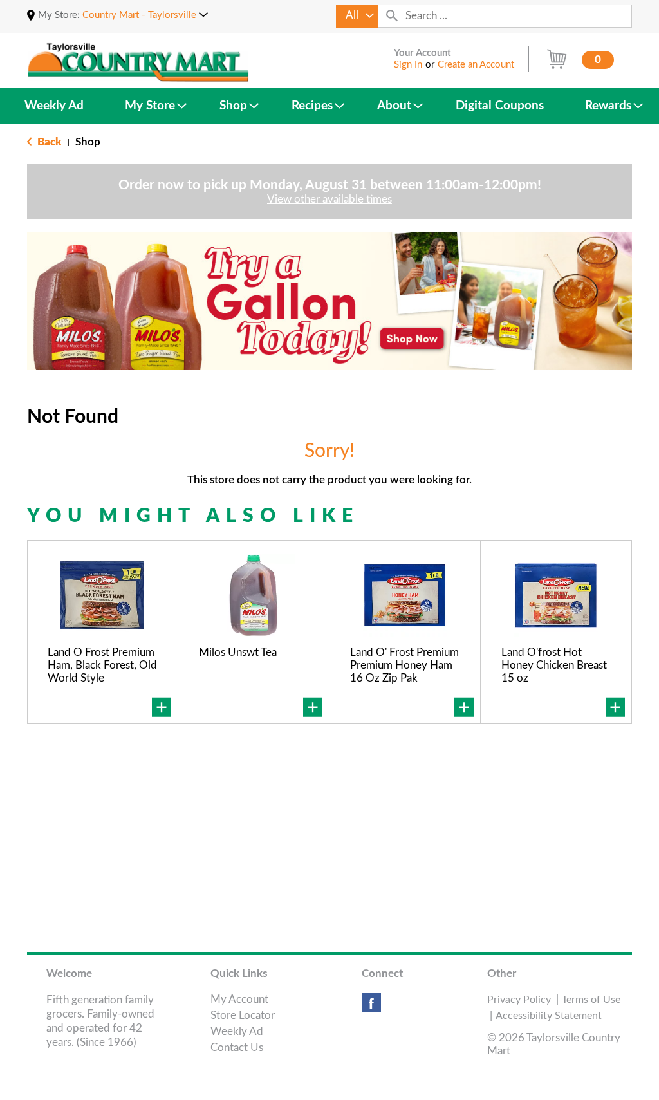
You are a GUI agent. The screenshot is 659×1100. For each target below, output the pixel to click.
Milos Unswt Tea (238, 652)
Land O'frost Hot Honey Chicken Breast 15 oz (554, 665)
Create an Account (476, 65)
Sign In (408, 65)
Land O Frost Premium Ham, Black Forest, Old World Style (102, 665)
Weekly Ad (236, 1031)
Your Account (422, 53)
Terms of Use (591, 999)
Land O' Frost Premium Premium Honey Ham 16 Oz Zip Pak (404, 665)
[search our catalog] (392, 16)
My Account (239, 999)
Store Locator (242, 1015)
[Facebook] (371, 1007)
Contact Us (236, 1047)
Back (48, 141)
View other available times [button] (329, 199)
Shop (87, 141)
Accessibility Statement (549, 1016)
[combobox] (357, 16)
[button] (145, 15)
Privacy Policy (519, 999)
